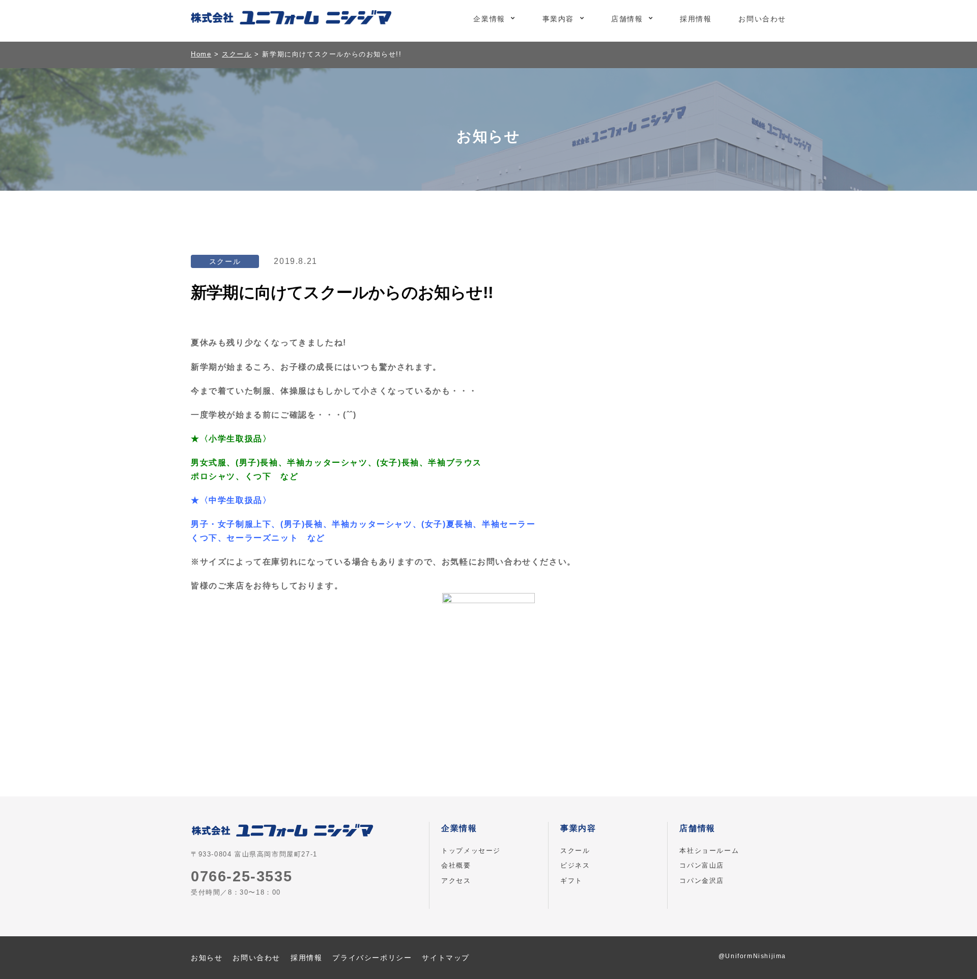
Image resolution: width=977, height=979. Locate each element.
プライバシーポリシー (372, 958)
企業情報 (489, 19)
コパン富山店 (701, 865)
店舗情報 (627, 19)
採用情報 (695, 19)
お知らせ (206, 958)
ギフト (571, 880)
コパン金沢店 (701, 880)
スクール (575, 850)
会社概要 (456, 865)
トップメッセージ (471, 850)
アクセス (456, 880)
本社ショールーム (709, 850)
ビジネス (575, 865)
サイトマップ (446, 958)
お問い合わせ (762, 19)
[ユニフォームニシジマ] (291, 19)
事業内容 (558, 19)
